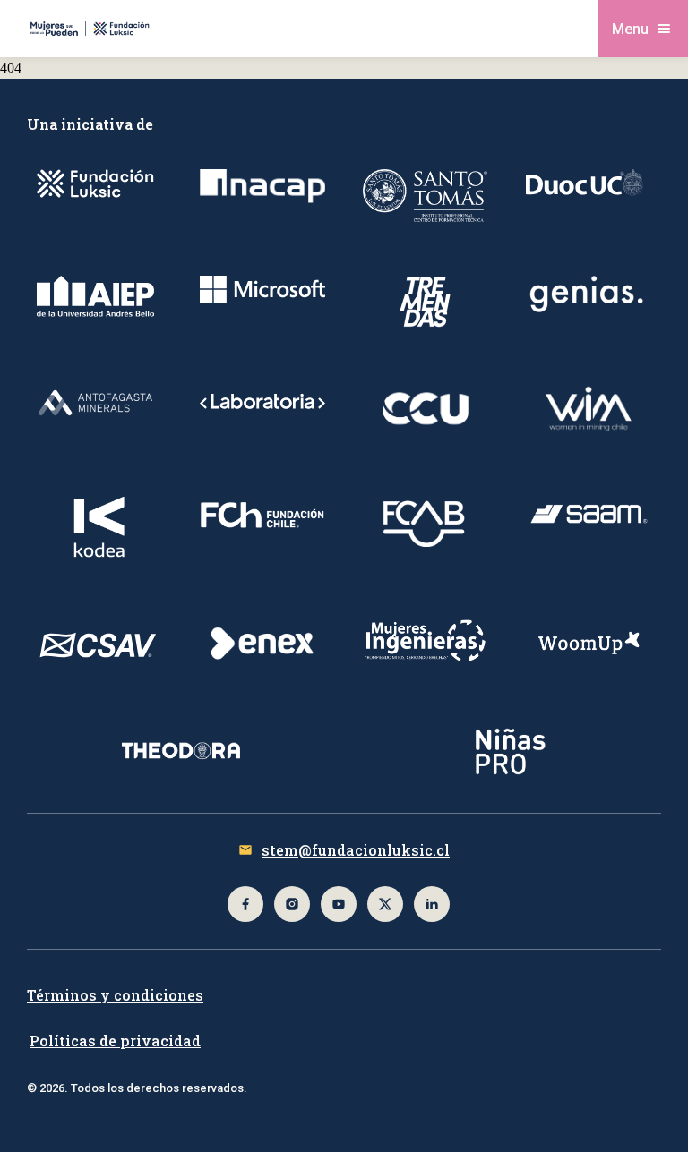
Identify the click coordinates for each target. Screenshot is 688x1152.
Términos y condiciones (115, 995)
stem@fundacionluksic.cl (356, 850)
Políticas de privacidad (115, 1040)
